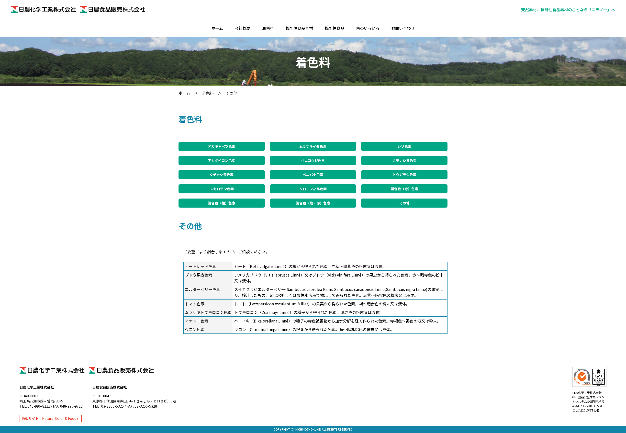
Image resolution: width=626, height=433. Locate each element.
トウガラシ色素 (404, 174)
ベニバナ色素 (313, 174)
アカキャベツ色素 (221, 146)
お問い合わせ (403, 28)
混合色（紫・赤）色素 (313, 202)
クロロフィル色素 (313, 188)
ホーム (217, 28)
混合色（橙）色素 (221, 202)
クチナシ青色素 (222, 174)
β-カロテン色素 (222, 188)
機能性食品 (334, 28)
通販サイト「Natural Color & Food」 (51, 418)
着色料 (268, 28)
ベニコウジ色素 (313, 160)
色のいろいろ (368, 28)
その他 (404, 202)
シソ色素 (404, 146)
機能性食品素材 (299, 28)
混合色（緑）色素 (404, 188)
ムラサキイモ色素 (312, 146)
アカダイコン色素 (221, 160)
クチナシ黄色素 (404, 160)
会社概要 (242, 28)
